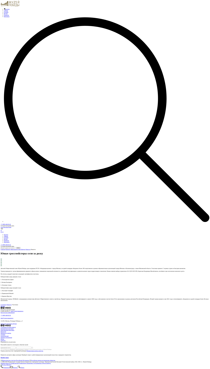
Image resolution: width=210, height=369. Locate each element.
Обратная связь (5, 323)
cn (2, 232)
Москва (3, 306)
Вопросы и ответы (6, 333)
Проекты (6, 15)
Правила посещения (6, 337)
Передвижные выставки (7, 330)
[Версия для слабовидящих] (2, 229)
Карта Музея (13, 323)
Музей (6, 13)
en (1, 232)
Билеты (7, 9)
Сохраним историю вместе (8, 327)
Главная (3, 249)
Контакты (6, 16)
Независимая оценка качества (34, 351)
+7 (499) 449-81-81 (6, 224)
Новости (28, 249)
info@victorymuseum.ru (7, 318)
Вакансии (3, 331)
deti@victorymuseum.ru (17, 311)
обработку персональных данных (19, 349)
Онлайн (6, 12)
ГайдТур (3, 340)
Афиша (6, 10)
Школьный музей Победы (18, 249)
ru (1, 230)
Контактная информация (8, 312)
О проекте (3, 304)
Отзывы (3, 334)
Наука (2, 339)
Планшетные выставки (7, 328)
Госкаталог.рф (4, 336)
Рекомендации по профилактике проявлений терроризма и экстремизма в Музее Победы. (26, 363)
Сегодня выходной (6, 227)
